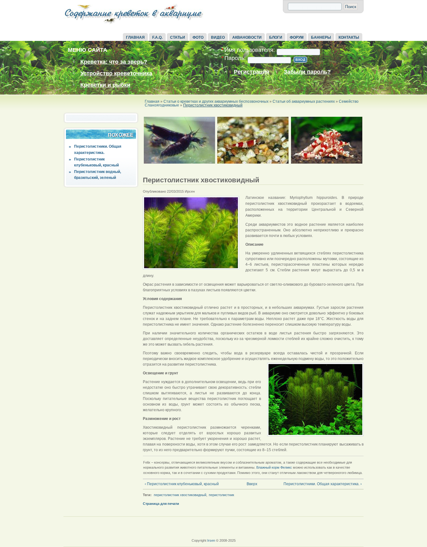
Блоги (275, 37)
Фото (198, 37)
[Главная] (133, 24)
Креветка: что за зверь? (113, 62)
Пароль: (233, 58)
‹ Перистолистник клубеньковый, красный (182, 484)
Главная (135, 37)
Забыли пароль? (307, 72)
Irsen (211, 540)
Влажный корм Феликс (274, 467)
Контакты (349, 37)
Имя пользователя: (248, 50)
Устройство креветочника (116, 73)
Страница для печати (161, 503)
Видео (218, 37)
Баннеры (321, 37)
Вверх (251, 484)
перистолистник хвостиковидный (180, 495)
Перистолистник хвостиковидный (213, 105)
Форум (297, 37)
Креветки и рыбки (105, 85)
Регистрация (251, 72)
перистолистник (221, 495)
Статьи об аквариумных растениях (304, 101)
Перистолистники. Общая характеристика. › (323, 484)
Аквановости (247, 37)
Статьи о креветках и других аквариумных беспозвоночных (216, 101)
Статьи (177, 37)
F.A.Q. (157, 37)
